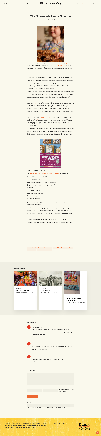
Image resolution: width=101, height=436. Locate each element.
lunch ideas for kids (31, 250)
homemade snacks (68, 247)
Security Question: (31, 400)
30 (45, 307)
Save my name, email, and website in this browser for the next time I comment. (66, 389)
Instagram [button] (60, 423)
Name (28, 388)
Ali (66, 63)
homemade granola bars (58, 247)
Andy (42, 307)
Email (44, 388)
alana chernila (30, 247)
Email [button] (64, 423)
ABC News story (61, 65)
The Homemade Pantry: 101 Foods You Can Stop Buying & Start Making (45, 173)
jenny (67, 307)
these (35, 103)
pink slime (62, 82)
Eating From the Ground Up (41, 119)
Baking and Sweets (50, 12)
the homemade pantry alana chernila (44, 250)
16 (21, 307)
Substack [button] (55, 423)
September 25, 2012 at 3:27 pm (37, 327)
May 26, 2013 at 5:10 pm (36, 356)
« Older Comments (18, 323)
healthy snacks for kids (47, 247)
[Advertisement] (50, 234)
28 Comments (57, 19)
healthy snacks (38, 247)
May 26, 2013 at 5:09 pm (36, 344)
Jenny (42, 19)
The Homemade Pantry (45, 117)
